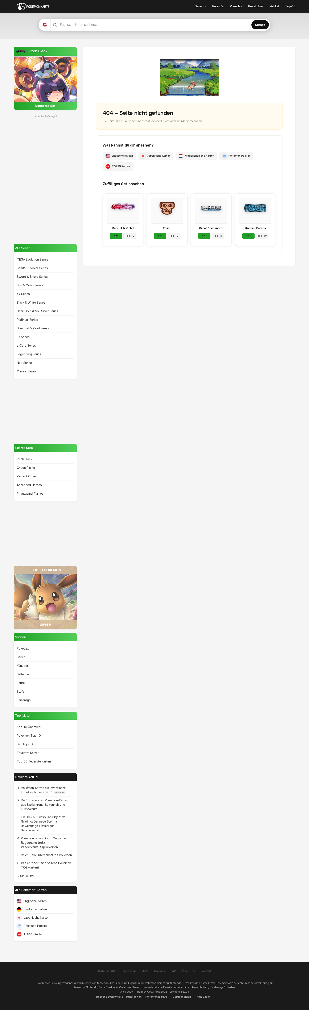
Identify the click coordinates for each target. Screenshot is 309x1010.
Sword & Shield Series (32, 277)
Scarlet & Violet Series (32, 268)
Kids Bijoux (203, 996)
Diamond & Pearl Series (33, 328)
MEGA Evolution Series (32, 259)
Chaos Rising (26, 468)
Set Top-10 (25, 744)
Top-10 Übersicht (29, 727)
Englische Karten (35, 901)
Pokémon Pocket (35, 926)
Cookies (159, 971)
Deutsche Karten (35, 909)
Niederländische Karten (199, 155)
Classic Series (26, 371)
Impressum (129, 971)
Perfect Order (26, 476)
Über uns (188, 971)
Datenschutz (107, 971)
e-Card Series (26, 345)
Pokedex (236, 6)
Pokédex (23, 648)
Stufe (21, 691)
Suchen (260, 24)
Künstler (22, 666)
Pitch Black (24, 459)
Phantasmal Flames (30, 493)
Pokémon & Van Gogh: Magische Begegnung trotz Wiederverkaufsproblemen (43, 842)
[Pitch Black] (45, 78)
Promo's (218, 6)
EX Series (23, 337)
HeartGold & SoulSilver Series (37, 311)
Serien (199, 6)
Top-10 (290, 6)
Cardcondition (182, 996)
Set (116, 235)
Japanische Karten (36, 918)
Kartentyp (24, 700)
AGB (145, 971)
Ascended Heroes (29, 485)
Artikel (274, 6)
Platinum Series (27, 320)
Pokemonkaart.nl (156, 996)
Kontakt (206, 971)
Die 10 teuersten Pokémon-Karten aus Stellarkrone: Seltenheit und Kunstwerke (44, 804)
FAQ (173, 971)
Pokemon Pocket (239, 155)
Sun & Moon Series (30, 285)
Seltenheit (24, 674)
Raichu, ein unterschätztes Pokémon (46, 855)
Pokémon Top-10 (29, 736)
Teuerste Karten (28, 753)
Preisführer (256, 6)
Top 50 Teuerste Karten (34, 761)
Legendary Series (29, 354)
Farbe (21, 683)
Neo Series (24, 363)
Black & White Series (31, 302)
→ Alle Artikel (25, 876)
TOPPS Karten (34, 934)
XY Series (23, 294)
